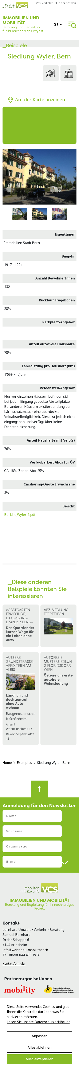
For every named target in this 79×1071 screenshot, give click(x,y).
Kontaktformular (14, 963)
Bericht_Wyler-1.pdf (19, 514)
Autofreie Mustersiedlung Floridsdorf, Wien (58, 663)
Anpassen (39, 1036)
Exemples (24, 762)
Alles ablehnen (39, 1047)
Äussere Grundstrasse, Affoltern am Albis (19, 663)
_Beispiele (15, 45)
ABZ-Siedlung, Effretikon (56, 611)
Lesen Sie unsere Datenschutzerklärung (38, 1021)
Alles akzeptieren (39, 1059)
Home (7, 762)
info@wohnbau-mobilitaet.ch (25, 950)
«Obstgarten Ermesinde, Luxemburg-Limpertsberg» (19, 615)
